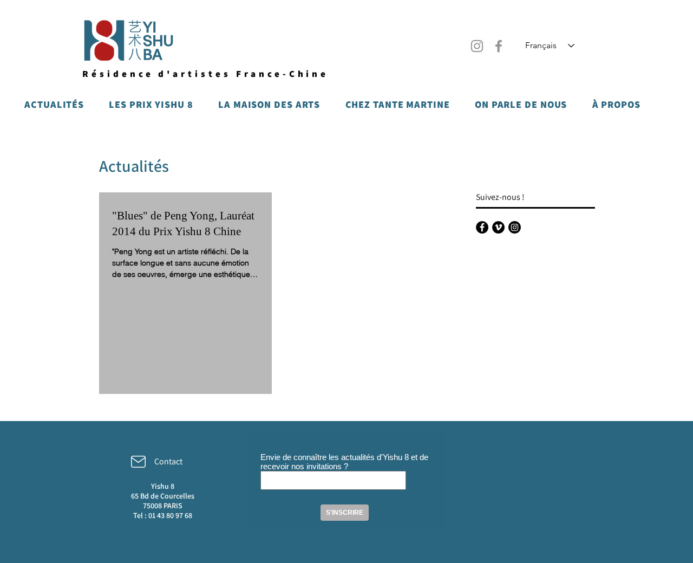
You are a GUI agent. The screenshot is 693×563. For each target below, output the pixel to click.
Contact (168, 461)
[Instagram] (477, 46)
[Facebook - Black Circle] (482, 227)
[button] (54, 104)
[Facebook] (499, 46)
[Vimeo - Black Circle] (498, 227)
